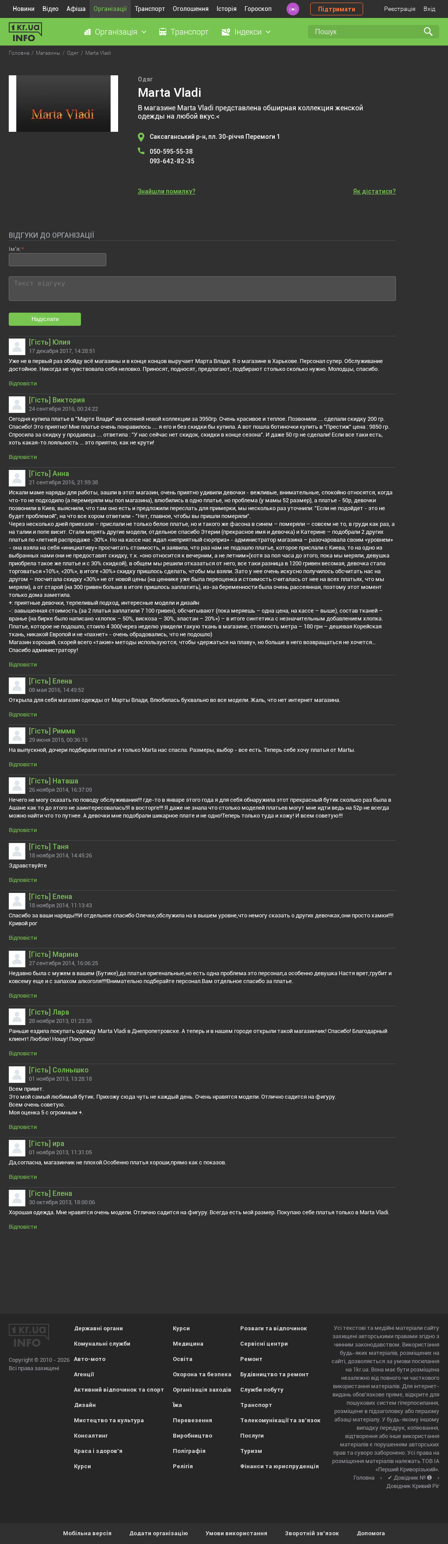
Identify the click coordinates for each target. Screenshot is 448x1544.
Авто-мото (89, 1359)
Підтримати (336, 9)
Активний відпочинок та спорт (119, 1389)
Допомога (371, 1533)
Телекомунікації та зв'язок (280, 1420)
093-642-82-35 (172, 161)
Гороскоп (258, 8)
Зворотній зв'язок (312, 1533)
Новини (24, 8)
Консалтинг (91, 1435)
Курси (82, 1466)
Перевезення (192, 1420)
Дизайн (85, 1405)
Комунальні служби (102, 1343)
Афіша (76, 8)
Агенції (84, 1374)
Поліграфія (189, 1451)
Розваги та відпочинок (273, 1328)
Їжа (177, 1405)
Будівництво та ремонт (274, 1374)
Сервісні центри (264, 1343)
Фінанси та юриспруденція (279, 1466)
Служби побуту (262, 1389)
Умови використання (236, 1533)
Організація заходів (202, 1389)
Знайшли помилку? (167, 191)
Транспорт (150, 8)
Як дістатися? (374, 191)
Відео (50, 8)
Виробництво (192, 1435)
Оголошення (191, 8)
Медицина (188, 1343)
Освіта (182, 1359)
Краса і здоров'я (98, 1451)
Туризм (251, 1451)
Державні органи (98, 1328)
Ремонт (251, 1359)
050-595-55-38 (171, 151)
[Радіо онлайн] (293, 9)
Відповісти (23, 383)
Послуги (252, 1435)
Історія (227, 8)
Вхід (429, 8)
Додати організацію (158, 1533)
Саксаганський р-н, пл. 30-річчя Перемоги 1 (215, 136)
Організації (110, 8)
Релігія (183, 1466)
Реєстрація (400, 8)
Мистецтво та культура (109, 1420)
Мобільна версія (87, 1533)
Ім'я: (15, 249)
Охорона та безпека (202, 1374)
